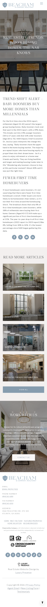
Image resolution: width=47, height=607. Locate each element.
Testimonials (23, 591)
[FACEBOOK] (7, 555)
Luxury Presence (23, 572)
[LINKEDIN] (18, 555)
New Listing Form (29, 588)
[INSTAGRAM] (13, 555)
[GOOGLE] (39, 555)
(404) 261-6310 (7, 503)
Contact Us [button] (23, 457)
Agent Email (14, 588)
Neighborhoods (30, 523)
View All (23, 390)
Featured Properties (33, 521)
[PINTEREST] (28, 555)
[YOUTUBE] (23, 555)
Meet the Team (16, 521)
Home (6, 521)
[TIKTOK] (34, 555)
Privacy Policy (33, 585)
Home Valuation (15, 523)
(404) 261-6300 (7, 496)
